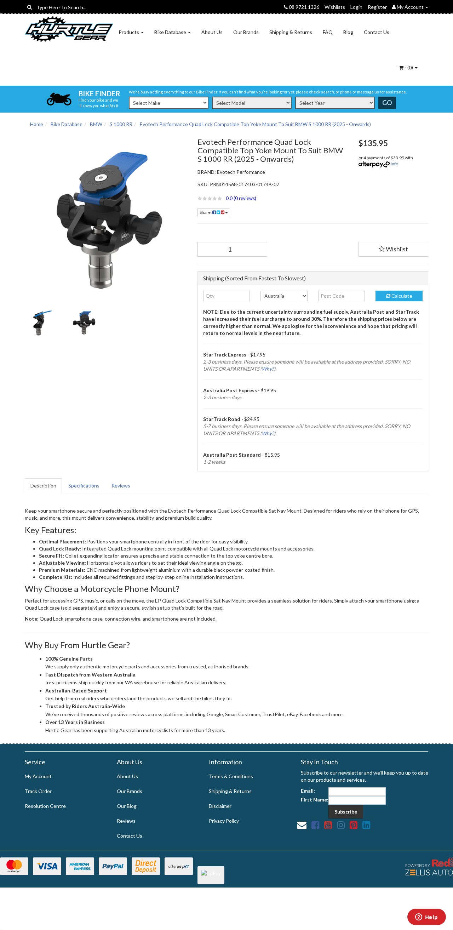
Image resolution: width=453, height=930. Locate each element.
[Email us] (301, 825)
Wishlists (335, 7)
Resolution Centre (45, 806)
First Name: (314, 800)
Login (356, 7)
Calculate (401, 296)
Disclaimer (220, 806)
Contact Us (376, 32)
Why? (268, 369)
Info (394, 163)
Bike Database (170, 32)
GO (387, 103)
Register (377, 7)
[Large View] (41, 323)
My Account (38, 776)
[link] (315, 825)
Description (43, 486)
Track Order (38, 791)
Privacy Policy (224, 821)
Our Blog (127, 806)
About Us (212, 32)
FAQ (328, 32)
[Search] (29, 7)
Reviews (120, 486)
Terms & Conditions (231, 776)
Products (129, 32)
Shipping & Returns (290, 32)
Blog (348, 32)
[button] (272, 198)
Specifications (83, 486)
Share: (206, 212)
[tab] (44, 485)
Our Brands (246, 32)
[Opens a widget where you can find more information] (426, 917)
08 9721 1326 (303, 7)
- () (408, 67)
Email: (308, 791)
